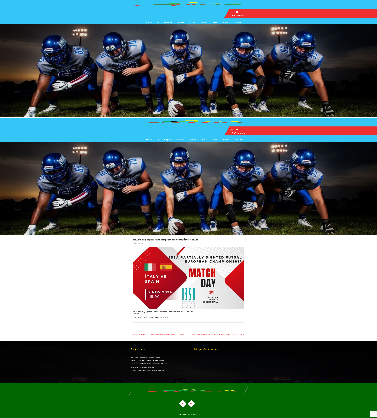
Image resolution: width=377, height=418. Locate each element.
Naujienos (168, 22)
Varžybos (180, 22)
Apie (158, 22)
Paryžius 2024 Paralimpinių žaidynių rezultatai (144, 360)
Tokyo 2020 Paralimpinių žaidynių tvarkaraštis (144, 370)
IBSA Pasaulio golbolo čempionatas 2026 (143, 357)
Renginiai (204, 22)
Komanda (192, 22)
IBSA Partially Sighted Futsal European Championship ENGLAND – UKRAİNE (218, 334)
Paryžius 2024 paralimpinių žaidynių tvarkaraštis (145, 364)
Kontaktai (239, 22)
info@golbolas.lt (239, 15)
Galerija (215, 22)
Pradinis (148, 22)
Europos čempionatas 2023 (139, 367)
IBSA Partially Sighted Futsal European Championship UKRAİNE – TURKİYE (159, 334)
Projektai (227, 22)
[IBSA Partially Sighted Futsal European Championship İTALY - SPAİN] (188, 278)
